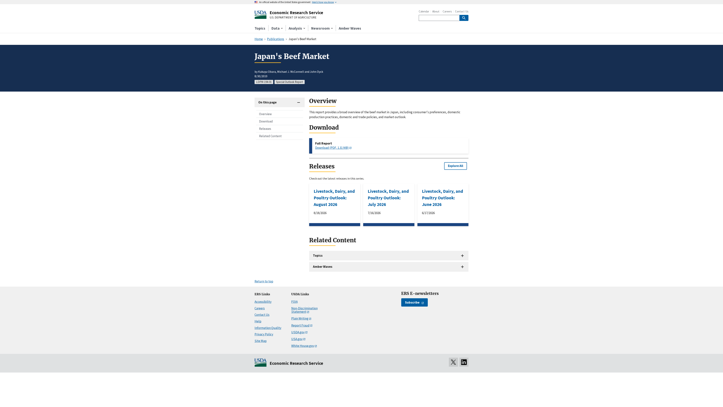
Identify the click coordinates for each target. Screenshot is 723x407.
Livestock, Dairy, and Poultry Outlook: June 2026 (442, 197)
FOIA (294, 302)
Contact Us (461, 11)
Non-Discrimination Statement (304, 310)
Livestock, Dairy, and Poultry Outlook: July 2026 (388, 197)
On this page (267, 102)
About (435, 11)
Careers (447, 11)
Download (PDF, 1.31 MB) (332, 148)
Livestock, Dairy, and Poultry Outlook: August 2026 (334, 197)
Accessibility (263, 302)
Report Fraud (300, 325)
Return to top (264, 281)
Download (266, 121)
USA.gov (297, 339)
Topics (260, 28)
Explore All (455, 166)
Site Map (261, 341)
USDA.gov (298, 332)
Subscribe (412, 302)
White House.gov (302, 346)
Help (258, 321)
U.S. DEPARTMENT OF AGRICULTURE (293, 17)
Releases (265, 129)
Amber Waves (350, 28)
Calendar (424, 11)
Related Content (270, 136)
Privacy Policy (264, 334)
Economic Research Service (296, 12)
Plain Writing (299, 318)
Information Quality (268, 328)
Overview (265, 114)
